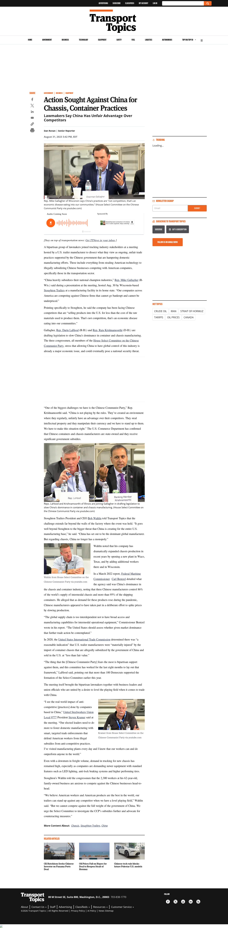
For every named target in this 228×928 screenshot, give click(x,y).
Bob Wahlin (94, 518)
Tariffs (158, 317)
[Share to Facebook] (32, 100)
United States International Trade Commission (84, 639)
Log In (155, 3)
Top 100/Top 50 (187, 39)
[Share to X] (32, 106)
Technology (83, 39)
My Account (143, 3)
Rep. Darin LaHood (67, 330)
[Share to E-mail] (32, 118)
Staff (52, 907)
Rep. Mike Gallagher (126, 280)
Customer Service (121, 907)
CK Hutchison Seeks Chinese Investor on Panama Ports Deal (59, 866)
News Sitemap (106, 910)
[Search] (208, 3)
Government (47, 39)
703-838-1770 (118, 897)
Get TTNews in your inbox (100, 240)
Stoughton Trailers (54, 290)
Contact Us (38, 907)
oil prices (173, 317)
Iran (173, 311)
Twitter (175, 902)
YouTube (183, 902)
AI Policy (91, 910)
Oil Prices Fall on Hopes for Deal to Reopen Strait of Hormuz (93, 866)
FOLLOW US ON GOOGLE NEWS (167, 242)
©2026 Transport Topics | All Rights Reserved (44, 910)
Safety (119, 39)
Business (65, 39)
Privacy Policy (78, 910)
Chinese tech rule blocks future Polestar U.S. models (128, 865)
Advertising (103, 3)
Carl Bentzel (119, 579)
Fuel (133, 39)
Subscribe (117, 3)
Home (30, 39)
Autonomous (167, 39)
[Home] (114, 21)
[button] (32, 124)
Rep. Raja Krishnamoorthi (107, 330)
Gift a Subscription (179, 229)
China (104, 826)
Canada (189, 317)
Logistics (148, 39)
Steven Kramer (77, 717)
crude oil (160, 311)
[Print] (32, 130)
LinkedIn (191, 902)
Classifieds (129, 3)
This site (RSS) (198, 902)
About (24, 907)
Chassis (75, 826)
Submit (197, 208)
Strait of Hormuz (191, 311)
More (201, 40)
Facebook (168, 902)
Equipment (102, 39)
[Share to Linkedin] (32, 112)
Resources (99, 907)
